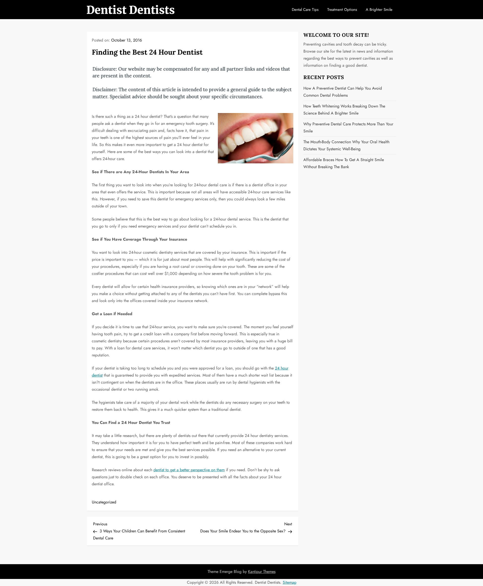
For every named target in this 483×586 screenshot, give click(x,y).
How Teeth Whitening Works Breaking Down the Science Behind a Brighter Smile (344, 109)
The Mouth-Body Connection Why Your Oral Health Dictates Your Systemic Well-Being (346, 145)
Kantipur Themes (261, 571)
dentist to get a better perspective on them (189, 470)
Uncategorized (104, 502)
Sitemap (289, 582)
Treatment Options (342, 9)
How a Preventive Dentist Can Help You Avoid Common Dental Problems (342, 91)
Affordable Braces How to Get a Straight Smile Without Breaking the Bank (343, 163)
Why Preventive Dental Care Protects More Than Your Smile (348, 127)
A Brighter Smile (379, 9)
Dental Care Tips (305, 9)
